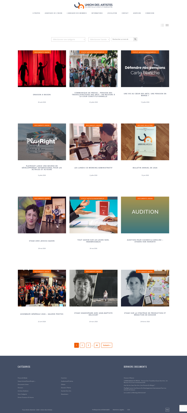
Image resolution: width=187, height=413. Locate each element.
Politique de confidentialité (101, 410)
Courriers (64, 378)
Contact (125, 13)
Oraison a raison (129, 378)
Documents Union (23, 384)
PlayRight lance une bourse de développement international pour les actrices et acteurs (145, 389)
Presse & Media (22, 378)
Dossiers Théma (66, 388)
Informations (97, 13)
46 (97, 345)
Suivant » (106, 345)
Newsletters (64, 394)
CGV (128, 410)
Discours (20, 388)
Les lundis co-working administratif (135, 393)
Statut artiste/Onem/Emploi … (27, 381)
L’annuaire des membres (77, 13)
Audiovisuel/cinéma (67, 381)
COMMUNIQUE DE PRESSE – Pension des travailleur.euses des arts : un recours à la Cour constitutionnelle (146, 381)
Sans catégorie (22, 394)
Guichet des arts (66, 391)
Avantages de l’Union (53, 13)
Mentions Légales (118, 410)
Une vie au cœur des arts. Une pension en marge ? (139, 385)
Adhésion (137, 13)
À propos (36, 13)
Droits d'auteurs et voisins (26, 397)
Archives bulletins (23, 391)
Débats (63, 384)
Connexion (149, 13)
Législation (112, 13)
